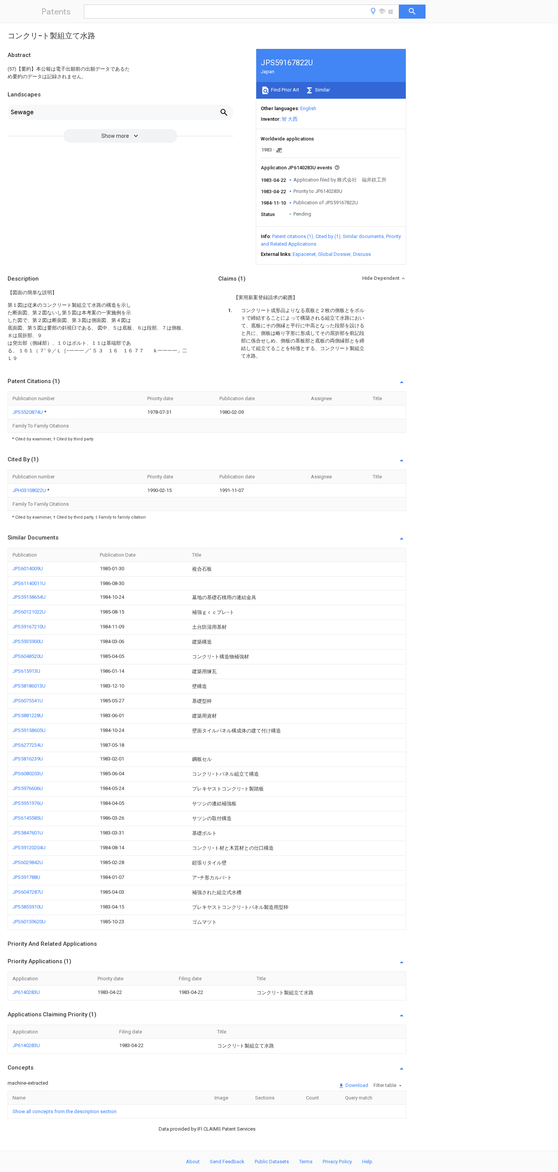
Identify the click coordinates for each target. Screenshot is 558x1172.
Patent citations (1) (292, 236)
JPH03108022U (30, 490)
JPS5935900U (28, 641)
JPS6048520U (28, 656)
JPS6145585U (28, 818)
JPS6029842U (28, 862)
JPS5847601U (28, 833)
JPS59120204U (29, 847)
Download (356, 1085)
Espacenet (304, 254)
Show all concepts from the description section (65, 1111)
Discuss (362, 254)
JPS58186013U (29, 686)
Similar (322, 90)
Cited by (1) (327, 236)
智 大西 (290, 119)
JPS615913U (26, 671)
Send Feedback (227, 1161)
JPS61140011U (29, 583)
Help (367, 1161)
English (308, 108)
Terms (305, 1161)
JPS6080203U (28, 773)
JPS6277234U (28, 745)
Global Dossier (334, 254)
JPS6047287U (28, 892)
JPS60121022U (29, 612)
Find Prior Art (284, 90)
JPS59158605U (29, 730)
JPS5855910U (28, 907)
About (193, 1161)
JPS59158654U (29, 597)
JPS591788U (26, 877)
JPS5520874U (28, 412)
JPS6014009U (28, 568)
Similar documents (363, 236)
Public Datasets (272, 1161)
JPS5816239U (28, 759)
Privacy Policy (337, 1161)
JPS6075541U (28, 701)
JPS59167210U (29, 626)
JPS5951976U (28, 803)
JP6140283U (26, 992)
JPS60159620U (29, 921)
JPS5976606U (28, 788)
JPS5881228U (28, 715)
